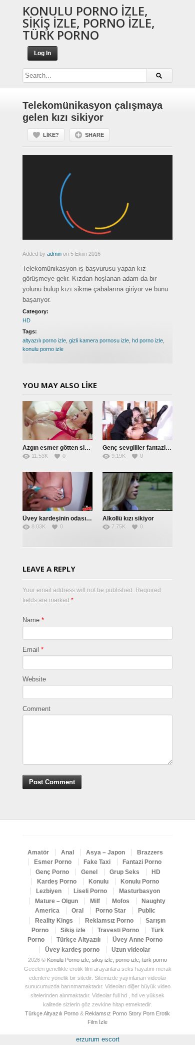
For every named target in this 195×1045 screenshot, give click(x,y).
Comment (36, 709)
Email (30, 649)
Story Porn (141, 1013)
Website (34, 679)
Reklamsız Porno (109, 920)
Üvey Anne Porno (137, 939)
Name (31, 620)
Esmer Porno (53, 861)
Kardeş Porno (56, 881)
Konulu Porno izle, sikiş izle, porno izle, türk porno (88, 23)
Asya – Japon (105, 852)
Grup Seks (125, 872)
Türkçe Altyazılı (78, 939)
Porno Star (111, 910)
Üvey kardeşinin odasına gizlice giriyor (77, 518)
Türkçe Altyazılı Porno (51, 1013)
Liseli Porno (90, 891)
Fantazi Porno (142, 861)
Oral (78, 910)
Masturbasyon (139, 891)
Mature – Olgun (56, 901)
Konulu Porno (139, 881)
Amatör (38, 852)
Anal (67, 852)
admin (54, 254)
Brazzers (150, 852)
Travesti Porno (118, 930)
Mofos (121, 901)
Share (94, 135)
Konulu (98, 881)
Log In (42, 53)
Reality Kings (54, 920)
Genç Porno (52, 872)
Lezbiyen (49, 891)
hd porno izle (147, 340)
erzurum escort (98, 1039)
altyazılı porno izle (44, 340)
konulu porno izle (43, 349)
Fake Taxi (97, 861)
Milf (95, 901)
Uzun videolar (131, 949)
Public (147, 910)
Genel (89, 872)
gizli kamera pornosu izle (99, 340)
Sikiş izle (73, 930)
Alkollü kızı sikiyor (128, 518)
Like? (51, 135)
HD (26, 320)
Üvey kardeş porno (72, 949)
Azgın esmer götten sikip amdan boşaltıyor (83, 447)
